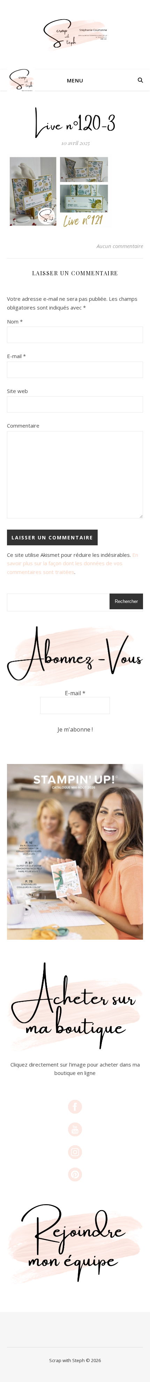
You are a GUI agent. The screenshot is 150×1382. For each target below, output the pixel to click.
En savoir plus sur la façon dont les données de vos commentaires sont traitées (72, 563)
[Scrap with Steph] (75, 34)
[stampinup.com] (75, 852)
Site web (17, 390)
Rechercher (126, 601)
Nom (15, 321)
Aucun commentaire (120, 245)
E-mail (16, 355)
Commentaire (23, 425)
